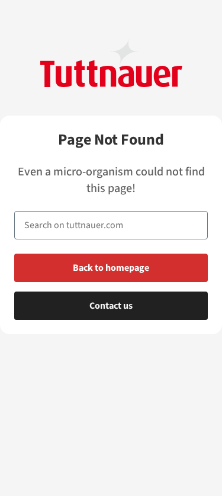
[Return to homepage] (111, 62)
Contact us (111, 305)
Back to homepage (111, 267)
